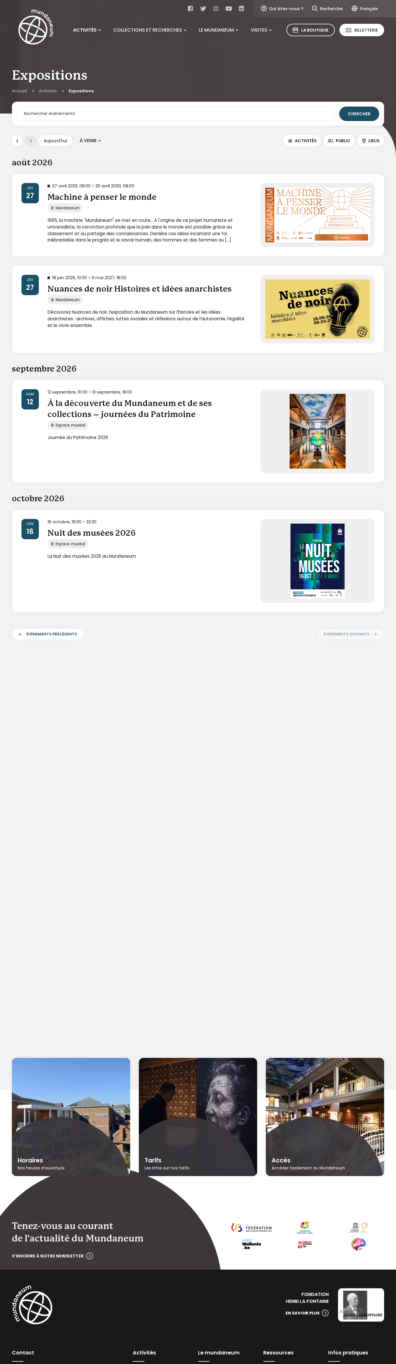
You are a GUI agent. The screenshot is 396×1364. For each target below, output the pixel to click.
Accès (281, 1160)
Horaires (30, 1160)
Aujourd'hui (55, 141)
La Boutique (314, 30)
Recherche (331, 9)
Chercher (359, 114)
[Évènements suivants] (30, 140)
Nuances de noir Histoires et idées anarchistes (140, 289)
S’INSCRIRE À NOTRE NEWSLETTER (48, 1256)
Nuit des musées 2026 (92, 533)
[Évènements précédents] (17, 140)
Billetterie (366, 30)
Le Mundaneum (216, 30)
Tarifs (153, 1160)
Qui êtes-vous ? (286, 9)
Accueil (19, 91)
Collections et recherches (147, 30)
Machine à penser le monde (102, 197)
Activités (85, 30)
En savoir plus (302, 1313)
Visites (259, 30)
